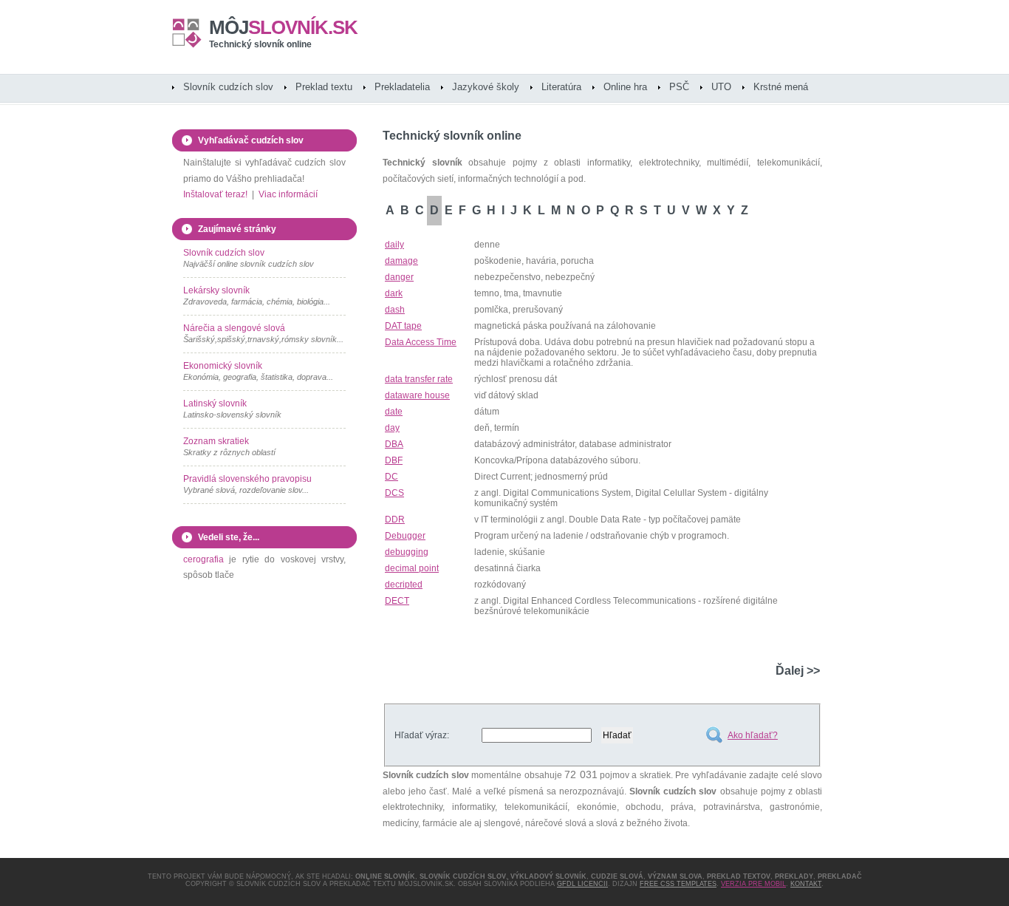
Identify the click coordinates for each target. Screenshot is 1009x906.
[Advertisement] (647, 638)
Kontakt (805, 884)
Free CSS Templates (678, 884)
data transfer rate (419, 379)
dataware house (417, 395)
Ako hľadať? (753, 735)
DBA (394, 444)
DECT (397, 601)
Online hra (625, 86)
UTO (721, 86)
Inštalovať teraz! (215, 194)
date (394, 411)
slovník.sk (283, 27)
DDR (395, 519)
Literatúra (561, 86)
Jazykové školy (485, 86)
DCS (394, 493)
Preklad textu (323, 86)
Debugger (405, 536)
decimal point (412, 568)
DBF (394, 460)
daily (394, 244)
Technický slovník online (260, 44)
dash (395, 309)
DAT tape (403, 326)
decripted (404, 584)
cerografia (203, 559)
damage (401, 261)
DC (391, 476)
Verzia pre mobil (753, 884)
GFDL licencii (582, 884)
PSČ (679, 86)
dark (394, 293)
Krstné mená (780, 86)
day (392, 428)
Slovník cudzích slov (228, 86)
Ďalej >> (798, 670)
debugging (406, 552)
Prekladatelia (402, 86)
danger (399, 277)
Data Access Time (420, 342)
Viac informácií (288, 194)
